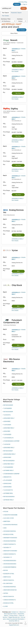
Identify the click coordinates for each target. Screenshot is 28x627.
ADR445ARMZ (7, 486)
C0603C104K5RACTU (9, 554)
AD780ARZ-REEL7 (8, 500)
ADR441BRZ (6, 431)
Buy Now (18, 66)
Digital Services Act (14, 617)
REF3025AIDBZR (8, 405)
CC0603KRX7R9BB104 (9, 567)
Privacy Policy (13, 615)
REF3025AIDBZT (8, 451)
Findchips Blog (23, 2)
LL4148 (5, 606)
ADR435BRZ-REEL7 (8, 447)
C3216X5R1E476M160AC (10, 524)
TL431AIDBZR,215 (8, 437)
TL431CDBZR (7, 424)
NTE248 (5, 511)
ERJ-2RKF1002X (7, 583)
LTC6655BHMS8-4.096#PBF (11, 473)
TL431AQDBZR (7, 408)
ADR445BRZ (6, 421)
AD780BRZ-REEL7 (8, 470)
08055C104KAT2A (8, 580)
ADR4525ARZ (7, 483)
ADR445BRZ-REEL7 (8, 418)
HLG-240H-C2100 (8, 518)
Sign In (25, 4)
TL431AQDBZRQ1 (8, 467)
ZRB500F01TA (7, 477)
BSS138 (5, 570)
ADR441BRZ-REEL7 (8, 428)
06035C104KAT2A (8, 596)
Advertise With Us (14, 621)
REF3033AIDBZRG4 (8, 460)
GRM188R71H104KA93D (10, 537)
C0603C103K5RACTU (9, 599)
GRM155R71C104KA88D (10, 550)
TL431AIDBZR (7, 434)
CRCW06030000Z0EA (9, 560)
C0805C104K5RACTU (9, 544)
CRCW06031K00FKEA (9, 586)
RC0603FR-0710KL (8, 573)
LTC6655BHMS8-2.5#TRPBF (11, 441)
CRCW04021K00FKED (9, 541)
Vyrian (14, 250)
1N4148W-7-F (7, 547)
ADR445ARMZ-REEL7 (9, 454)
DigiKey (13, 110)
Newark (13, 42)
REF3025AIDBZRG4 (8, 496)
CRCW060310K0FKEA (9, 531)
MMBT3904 (6, 521)
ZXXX (4, 528)
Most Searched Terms (10, 613)
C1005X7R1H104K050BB (10, 515)
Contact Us (14, 612)
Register (17, 4)
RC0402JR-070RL (8, 534)
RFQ (18, 271)
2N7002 (5, 593)
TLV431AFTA (7, 415)
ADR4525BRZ (7, 457)
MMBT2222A (7, 577)
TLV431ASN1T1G (8, 490)
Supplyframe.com (14, 625)
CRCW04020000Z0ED (9, 564)
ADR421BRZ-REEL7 (8, 464)
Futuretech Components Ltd (12, 322)
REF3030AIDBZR (8, 411)
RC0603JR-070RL (8, 603)
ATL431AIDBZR (7, 480)
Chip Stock (16, 285)
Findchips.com (2, 3)
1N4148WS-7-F (7, 557)
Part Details (21, 30)
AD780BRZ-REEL (8, 493)
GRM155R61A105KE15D (10, 590)
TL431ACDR (6, 444)
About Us (22, 612)
